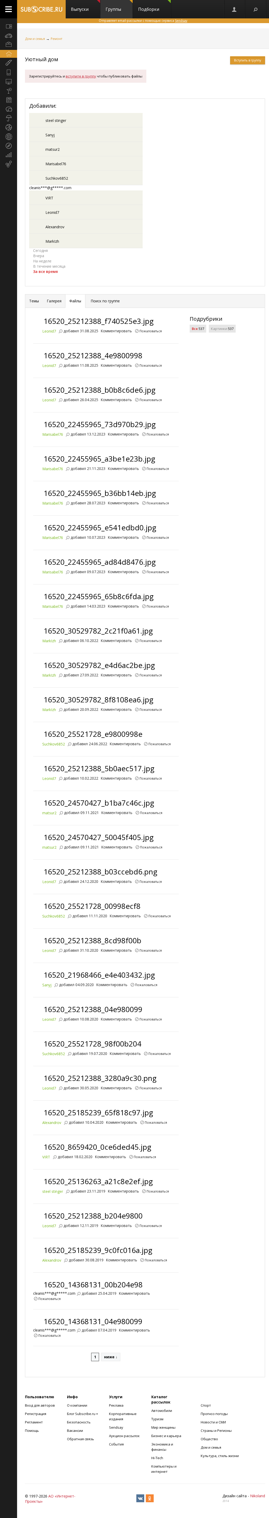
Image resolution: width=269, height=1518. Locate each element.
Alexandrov (54, 226)
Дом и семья (35, 39)
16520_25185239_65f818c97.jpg (98, 1112)
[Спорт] (8, 127)
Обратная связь (80, 1439)
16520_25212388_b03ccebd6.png (100, 872)
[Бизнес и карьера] (8, 45)
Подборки (148, 9)
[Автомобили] (8, 35)
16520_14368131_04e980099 (93, 1321)
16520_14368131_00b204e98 (93, 1284)
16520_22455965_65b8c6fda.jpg (99, 596)
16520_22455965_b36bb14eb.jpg (100, 493)
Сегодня (40, 250)
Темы (34, 300)
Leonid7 (52, 212)
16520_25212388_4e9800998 (93, 355)
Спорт (206, 1405)
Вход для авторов (40, 1405)
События (116, 1444)
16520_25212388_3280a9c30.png (100, 1078)
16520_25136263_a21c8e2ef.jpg (98, 1181)
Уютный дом (41, 59)
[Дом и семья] (8, 54)
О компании (77, 1405)
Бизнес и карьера (166, 1435)
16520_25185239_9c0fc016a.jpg (98, 1250)
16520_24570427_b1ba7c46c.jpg (99, 803)
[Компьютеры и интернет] (8, 81)
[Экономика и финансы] (8, 155)
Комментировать (116, 330)
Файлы (75, 300)
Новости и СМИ (213, 1422)
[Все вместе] (8, 26)
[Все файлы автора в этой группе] (60, 330)
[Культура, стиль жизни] (8, 91)
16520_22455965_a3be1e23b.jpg (99, 459)
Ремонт (56, 39)
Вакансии (75, 1430)
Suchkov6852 (56, 178)
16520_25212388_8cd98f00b (92, 940)
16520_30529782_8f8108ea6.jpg (98, 699)
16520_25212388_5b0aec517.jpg (99, 768)
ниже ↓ (110, 1356)
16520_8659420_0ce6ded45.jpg (97, 1147)
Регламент (34, 1422)
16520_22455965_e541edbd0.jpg (100, 527)
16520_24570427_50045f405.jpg (99, 837)
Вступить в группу (247, 60)
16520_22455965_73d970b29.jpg (100, 424)
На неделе (42, 260)
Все (195, 328)
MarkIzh (52, 241)
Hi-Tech (157, 1457)
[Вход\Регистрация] (234, 9)
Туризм (157, 1419)
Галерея (54, 300)
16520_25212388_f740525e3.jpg (99, 321)
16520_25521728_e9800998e (93, 734)
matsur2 (52, 149)
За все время (45, 271)
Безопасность (79, 1422)
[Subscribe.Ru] (41, 9)
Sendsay (116, 1427)
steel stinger (55, 120)
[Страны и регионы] (8, 137)
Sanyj (50, 134)
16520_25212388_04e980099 (93, 1009)
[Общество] (8, 109)
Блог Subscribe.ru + (83, 1413)
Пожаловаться (150, 331)
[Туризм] (8, 146)
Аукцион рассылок (124, 1435)
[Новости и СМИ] (8, 100)
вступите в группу (81, 76)
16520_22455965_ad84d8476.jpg (100, 562)
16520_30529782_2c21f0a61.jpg (98, 631)
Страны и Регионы (216, 1430)
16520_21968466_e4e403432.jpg (99, 975)
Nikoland (257, 1495)
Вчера (38, 255)
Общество (209, 1439)
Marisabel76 (55, 163)
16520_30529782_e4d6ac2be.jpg (99, 665)
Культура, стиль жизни (220, 1455)
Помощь (32, 1430)
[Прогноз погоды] (8, 118)
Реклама (116, 1405)
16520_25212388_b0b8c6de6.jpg (100, 390)
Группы (113, 9)
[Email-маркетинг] (8, 164)
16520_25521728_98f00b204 (92, 1044)
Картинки (219, 328)
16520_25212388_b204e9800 (93, 1216)
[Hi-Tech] (8, 72)
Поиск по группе (105, 300)
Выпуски (80, 9)
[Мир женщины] (8, 63)
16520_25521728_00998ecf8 (92, 906)
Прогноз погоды (214, 1413)
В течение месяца (49, 266)
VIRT (49, 197)
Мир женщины (163, 1427)
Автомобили (161, 1410)
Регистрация (35, 1413)
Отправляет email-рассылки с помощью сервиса (143, 20)
